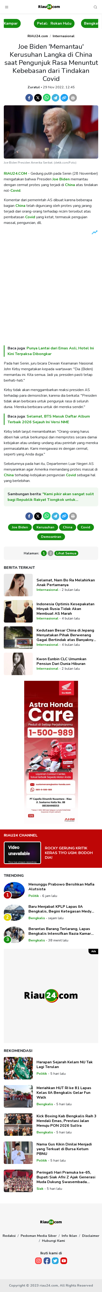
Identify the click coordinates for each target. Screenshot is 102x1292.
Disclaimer (90, 1235)
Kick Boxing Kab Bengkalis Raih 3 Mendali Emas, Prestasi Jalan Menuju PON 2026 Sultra (67, 1121)
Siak (92, 23)
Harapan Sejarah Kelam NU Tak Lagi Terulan (65, 1064)
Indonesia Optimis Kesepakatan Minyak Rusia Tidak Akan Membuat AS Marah (65, 609)
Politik (33, 895)
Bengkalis (74, 23)
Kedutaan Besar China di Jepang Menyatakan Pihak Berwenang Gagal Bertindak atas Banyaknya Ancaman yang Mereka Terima (66, 635)
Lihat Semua (66, 553)
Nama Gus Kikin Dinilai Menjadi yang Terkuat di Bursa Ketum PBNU (64, 1149)
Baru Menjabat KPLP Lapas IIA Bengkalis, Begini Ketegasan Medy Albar (59, 909)
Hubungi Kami (53, 1240)
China (70, 184)
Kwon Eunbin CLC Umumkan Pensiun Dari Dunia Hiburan (61, 661)
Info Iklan (69, 1235)
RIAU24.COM (15, 173)
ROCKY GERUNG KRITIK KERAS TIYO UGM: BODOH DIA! (69, 853)
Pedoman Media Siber (39, 1235)
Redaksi (9, 1235)
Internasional (63, 36)
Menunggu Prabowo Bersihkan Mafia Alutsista (61, 886)
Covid (15, 190)
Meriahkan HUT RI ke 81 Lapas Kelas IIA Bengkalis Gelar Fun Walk (64, 1093)
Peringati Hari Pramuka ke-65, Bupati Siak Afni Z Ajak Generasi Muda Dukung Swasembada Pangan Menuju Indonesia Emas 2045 (66, 1177)
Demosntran (51, 536)
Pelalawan (27, 23)
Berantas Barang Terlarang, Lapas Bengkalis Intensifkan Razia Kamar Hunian (59, 931)
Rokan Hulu (41, 23)
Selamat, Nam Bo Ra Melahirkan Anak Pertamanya (66, 582)
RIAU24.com (38, 36)
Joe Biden (61, 179)
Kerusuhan (45, 527)
